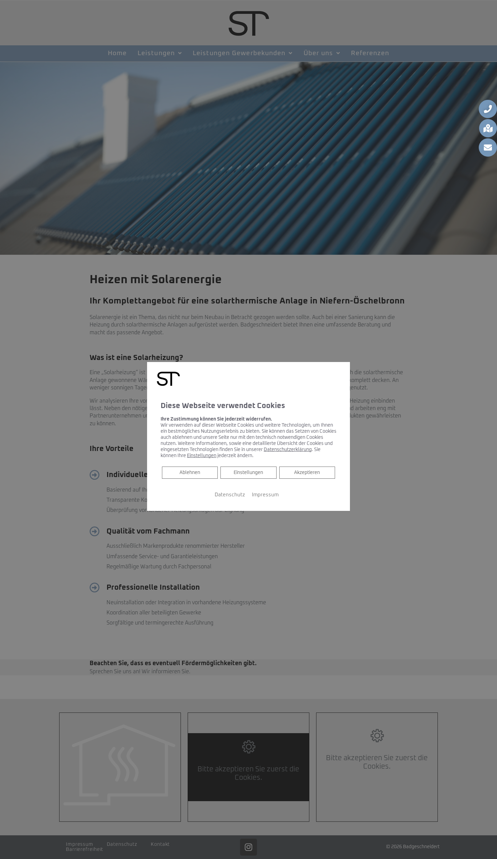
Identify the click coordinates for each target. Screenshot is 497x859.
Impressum (265, 494)
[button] (488, 109)
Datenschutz (230, 494)
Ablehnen (189, 472)
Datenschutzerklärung (288, 449)
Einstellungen (248, 472)
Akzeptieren (307, 472)
